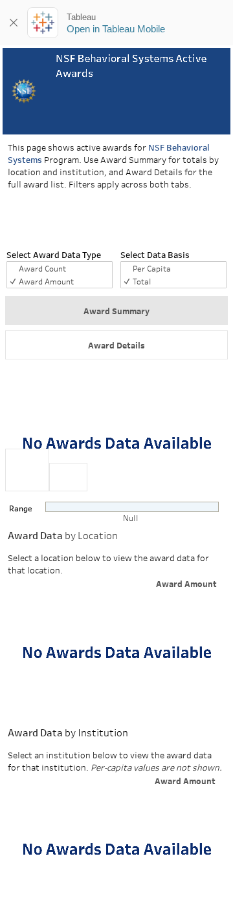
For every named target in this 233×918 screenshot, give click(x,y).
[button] (116, 310)
